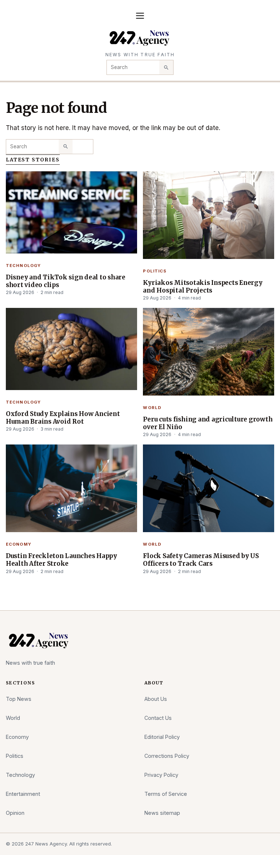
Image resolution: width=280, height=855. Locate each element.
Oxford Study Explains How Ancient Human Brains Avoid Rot (63, 417)
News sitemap (162, 813)
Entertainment (23, 794)
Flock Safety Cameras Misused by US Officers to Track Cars (200, 560)
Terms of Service (165, 794)
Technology (23, 265)
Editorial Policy (162, 737)
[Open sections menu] (140, 16)
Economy (18, 544)
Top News (18, 699)
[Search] (166, 67)
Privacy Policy (161, 775)
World (152, 407)
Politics (155, 271)
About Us (155, 699)
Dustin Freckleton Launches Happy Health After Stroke (61, 560)
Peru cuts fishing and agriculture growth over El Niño (207, 423)
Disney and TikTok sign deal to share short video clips (65, 281)
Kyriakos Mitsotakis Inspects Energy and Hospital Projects (202, 286)
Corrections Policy (166, 756)
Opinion (15, 813)
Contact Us (158, 718)
